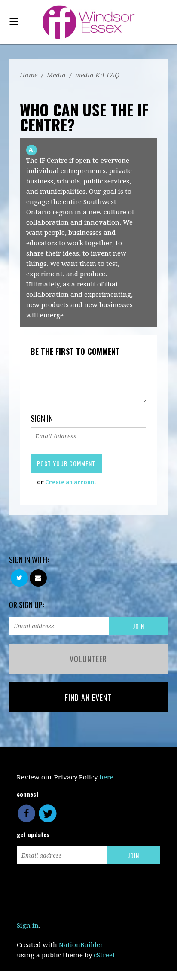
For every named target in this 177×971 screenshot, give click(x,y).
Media (56, 75)
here (106, 777)
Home (28, 75)
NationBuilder (81, 945)
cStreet (104, 955)
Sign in (28, 925)
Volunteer (88, 658)
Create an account (70, 482)
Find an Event (88, 697)
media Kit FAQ (97, 75)
